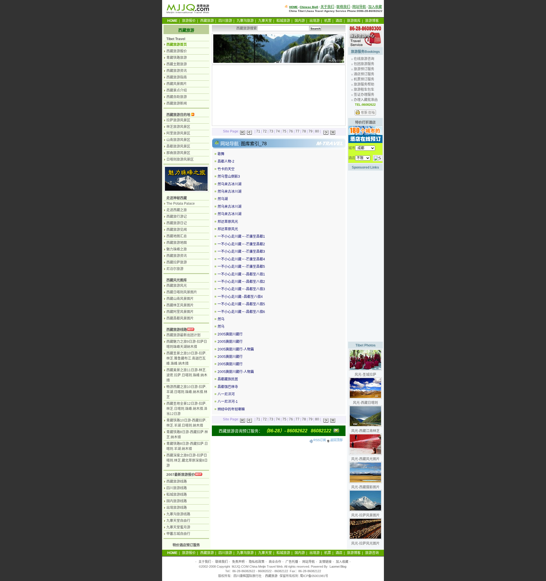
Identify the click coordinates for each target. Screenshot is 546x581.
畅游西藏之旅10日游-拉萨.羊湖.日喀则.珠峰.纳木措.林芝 (186, 392)
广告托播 (292, 561)
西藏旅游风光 (176, 286)
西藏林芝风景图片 (180, 305)
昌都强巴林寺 (228, 387)
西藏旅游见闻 (176, 230)
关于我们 (327, 7)
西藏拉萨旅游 (176, 262)
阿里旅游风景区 (178, 133)
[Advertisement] (244, 94)
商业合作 (275, 561)
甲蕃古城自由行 (178, 534)
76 (291, 131)
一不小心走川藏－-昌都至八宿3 (241, 289)
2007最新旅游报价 (180, 475)
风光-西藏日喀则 (365, 403)
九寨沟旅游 (245, 21)
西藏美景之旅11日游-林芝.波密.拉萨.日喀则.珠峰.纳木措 (186, 375)
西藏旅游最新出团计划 (183, 335)
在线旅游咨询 (364, 59)
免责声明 (238, 561)
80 (317, 131)
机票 (327, 21)
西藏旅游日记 (176, 223)
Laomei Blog (338, 566)
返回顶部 (336, 440)
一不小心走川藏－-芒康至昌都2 (241, 244)
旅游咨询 (372, 553)
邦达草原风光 (228, 222)
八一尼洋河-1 (228, 402)
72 (265, 131)
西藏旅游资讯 (176, 71)
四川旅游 (225, 21)
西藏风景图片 (176, 84)
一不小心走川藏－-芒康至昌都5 (241, 267)
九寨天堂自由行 (178, 521)
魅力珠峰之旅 (176, 249)
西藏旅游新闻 (176, 103)
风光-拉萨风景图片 (365, 515)
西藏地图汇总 (176, 236)
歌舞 (221, 154)
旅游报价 (189, 21)
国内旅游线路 (176, 501)
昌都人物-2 (226, 161)
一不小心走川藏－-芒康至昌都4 (241, 259)
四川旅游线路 (176, 488)
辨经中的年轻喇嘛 (231, 409)
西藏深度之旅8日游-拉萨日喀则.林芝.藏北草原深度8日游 (187, 460)
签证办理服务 (364, 95)
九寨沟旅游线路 (178, 514)
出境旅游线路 (176, 508)
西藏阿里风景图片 (180, 312)
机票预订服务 (364, 79)
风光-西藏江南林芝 (365, 431)
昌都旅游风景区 (178, 146)
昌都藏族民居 (228, 379)
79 (311, 131)
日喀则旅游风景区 (180, 159)
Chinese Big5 (309, 7)
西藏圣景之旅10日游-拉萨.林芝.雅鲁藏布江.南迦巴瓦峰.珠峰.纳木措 (186, 358)
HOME (293, 7)
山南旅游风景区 (178, 140)
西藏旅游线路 (176, 330)
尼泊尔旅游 (174, 269)
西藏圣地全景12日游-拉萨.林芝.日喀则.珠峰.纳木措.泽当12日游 (186, 409)
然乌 (221, 319)
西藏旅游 (207, 21)
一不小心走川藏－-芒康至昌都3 (241, 252)
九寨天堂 (265, 21)
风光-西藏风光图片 (365, 459)
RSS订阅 (319, 440)
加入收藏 (375, 7)
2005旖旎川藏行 (230, 334)
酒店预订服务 (364, 74)
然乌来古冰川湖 (229, 184)
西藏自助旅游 (176, 97)
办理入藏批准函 (366, 100)
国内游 (300, 21)
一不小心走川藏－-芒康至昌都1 (241, 236)
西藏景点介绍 (176, 90)
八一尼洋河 (226, 394)
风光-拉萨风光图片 (365, 543)
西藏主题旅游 (176, 64)
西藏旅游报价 (176, 51)
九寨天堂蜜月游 (178, 527)
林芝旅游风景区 (178, 127)
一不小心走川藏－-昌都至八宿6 (241, 312)
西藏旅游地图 (176, 243)
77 (297, 131)
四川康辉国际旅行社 (247, 576)
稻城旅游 (283, 21)
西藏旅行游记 (176, 217)
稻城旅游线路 (176, 495)
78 (304, 131)
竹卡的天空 (226, 169)
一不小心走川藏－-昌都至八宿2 (241, 282)
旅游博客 (372, 21)
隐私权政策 (256, 561)
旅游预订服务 (364, 69)
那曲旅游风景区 (178, 153)
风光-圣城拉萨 (365, 375)
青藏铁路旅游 (176, 58)
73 (271, 131)
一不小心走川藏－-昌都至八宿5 (241, 304)
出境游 (314, 21)
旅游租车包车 (364, 90)
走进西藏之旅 (176, 210)
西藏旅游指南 (176, 77)
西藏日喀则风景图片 (181, 292)
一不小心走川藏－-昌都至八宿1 (241, 274)
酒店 (339, 21)
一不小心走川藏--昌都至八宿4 (240, 297)
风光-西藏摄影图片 (365, 487)
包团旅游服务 (364, 64)
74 (278, 131)
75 (284, 131)
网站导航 (359, 7)
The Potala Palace (180, 204)
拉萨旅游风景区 (178, 120)
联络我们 (343, 7)
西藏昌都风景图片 (180, 318)
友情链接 (325, 561)
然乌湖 (223, 199)
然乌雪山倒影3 (229, 177)
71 (258, 131)
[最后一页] (332, 131)
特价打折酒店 (365, 123)
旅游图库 (354, 21)
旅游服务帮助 (364, 84)
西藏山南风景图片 (180, 299)
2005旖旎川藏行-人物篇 (236, 349)
